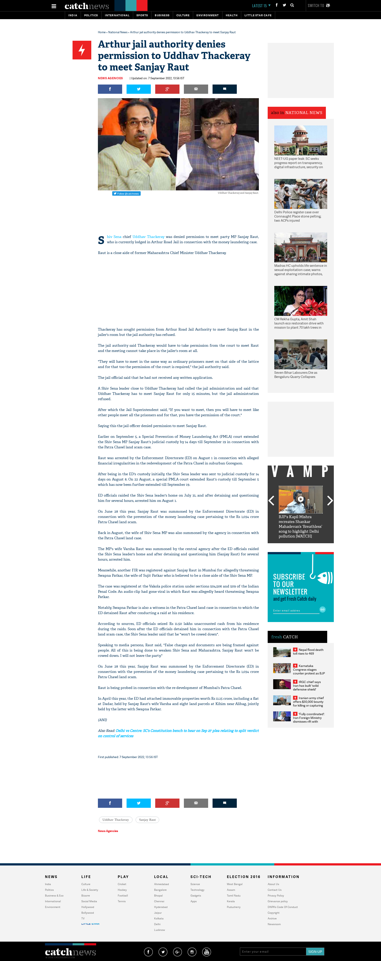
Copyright (274, 913)
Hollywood (87, 907)
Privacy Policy (276, 895)
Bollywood (87, 913)
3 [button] (301, 546)
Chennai (159, 901)
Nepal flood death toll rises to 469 (308, 651)
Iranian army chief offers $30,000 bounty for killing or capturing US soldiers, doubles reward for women (308, 705)
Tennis (122, 901)
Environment (207, 15)
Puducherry (234, 907)
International (53, 901)
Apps (193, 901)
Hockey (122, 890)
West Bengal (235, 884)
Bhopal (158, 895)
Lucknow (159, 930)
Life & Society (89, 890)
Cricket (122, 884)
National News (117, 32)
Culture (183, 15)
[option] (301, 512)
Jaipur (158, 913)
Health (232, 15)
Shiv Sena (114, 236)
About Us (273, 884)
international (117, 15)
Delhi (157, 924)
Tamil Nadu (234, 895)
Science (195, 884)
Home (102, 32)
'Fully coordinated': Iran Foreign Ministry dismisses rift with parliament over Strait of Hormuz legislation (309, 721)
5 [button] (314, 546)
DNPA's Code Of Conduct (283, 907)
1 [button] (287, 546)
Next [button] (330, 500)
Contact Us (275, 890)
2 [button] (294, 546)
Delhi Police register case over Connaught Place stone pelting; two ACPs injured (297, 216)
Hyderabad (161, 907)
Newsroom (274, 924)
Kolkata (159, 918)
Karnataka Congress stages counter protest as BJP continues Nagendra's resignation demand (309, 673)
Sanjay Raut (147, 819)
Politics (91, 15)
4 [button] (307, 546)
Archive (272, 918)
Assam (231, 890)
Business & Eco (54, 895)
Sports (142, 15)
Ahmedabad (161, 884)
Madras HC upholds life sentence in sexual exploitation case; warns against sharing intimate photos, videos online (300, 270)
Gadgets (195, 895)
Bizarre (85, 895)
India (72, 15)
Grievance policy (278, 901)
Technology (197, 890)
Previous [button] (270, 500)
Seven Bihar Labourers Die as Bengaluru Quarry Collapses (295, 374)
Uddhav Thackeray (148, 236)
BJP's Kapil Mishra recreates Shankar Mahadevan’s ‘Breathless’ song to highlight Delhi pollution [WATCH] (300, 527)
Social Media (89, 901)
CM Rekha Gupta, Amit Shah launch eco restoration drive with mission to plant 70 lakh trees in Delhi (299, 323)
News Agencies (110, 78)
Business (162, 15)
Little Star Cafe (258, 15)
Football (123, 895)
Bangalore (160, 890)
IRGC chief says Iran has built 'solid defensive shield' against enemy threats (308, 687)
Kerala (231, 901)
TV (82, 918)
